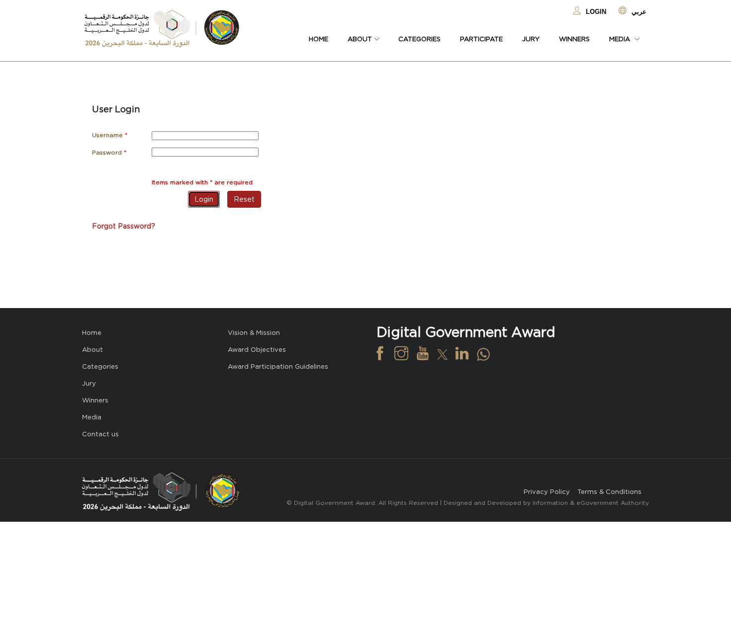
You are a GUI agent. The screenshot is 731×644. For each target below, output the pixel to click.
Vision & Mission (254, 332)
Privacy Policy (547, 491)
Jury (531, 39)
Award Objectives (257, 349)
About (92, 349)
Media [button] (620, 39)
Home (318, 39)
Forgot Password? (123, 226)
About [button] (360, 39)
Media (91, 417)
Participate (481, 39)
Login (596, 11)
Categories (419, 39)
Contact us (100, 434)
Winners (574, 39)
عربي (639, 11)
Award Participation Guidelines (278, 366)
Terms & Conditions (609, 491)
